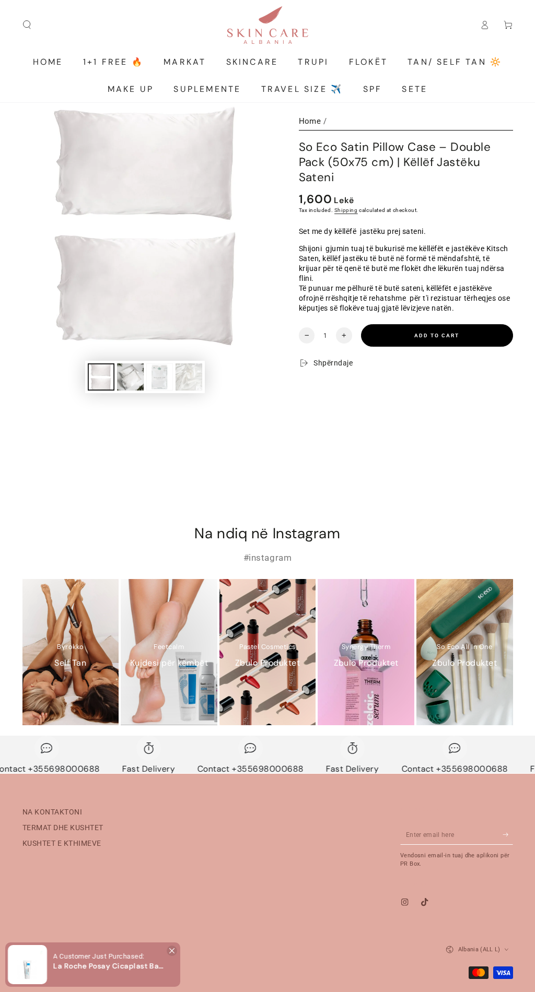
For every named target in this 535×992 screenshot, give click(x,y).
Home (310, 121)
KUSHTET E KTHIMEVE (61, 843)
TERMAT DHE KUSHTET (62, 827)
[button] (172, 951)
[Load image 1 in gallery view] (101, 377)
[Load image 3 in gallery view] (159, 377)
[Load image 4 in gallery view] (189, 377)
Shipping (346, 210)
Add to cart (436, 335)
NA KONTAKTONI (52, 812)
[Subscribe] (508, 834)
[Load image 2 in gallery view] (130, 377)
